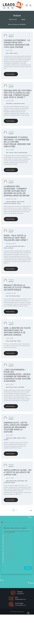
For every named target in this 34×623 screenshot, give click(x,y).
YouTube (6, 439)
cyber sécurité (20, 201)
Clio (10, 296)
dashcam (13, 203)
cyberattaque (9, 103)
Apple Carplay (13, 480)
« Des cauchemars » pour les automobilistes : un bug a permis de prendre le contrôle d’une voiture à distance (17, 375)
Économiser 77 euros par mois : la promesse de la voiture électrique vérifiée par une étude (17, 142)
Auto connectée (13, 246)
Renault (14, 296)
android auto (9, 438)
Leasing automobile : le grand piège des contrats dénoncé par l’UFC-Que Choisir (17, 43)
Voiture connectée (8, 248)
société (11, 341)
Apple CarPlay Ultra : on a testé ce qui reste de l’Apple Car (17, 472)
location (11, 53)
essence (11, 152)
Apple (7, 480)
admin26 (11, 36)
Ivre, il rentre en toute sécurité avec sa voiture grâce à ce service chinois (17, 331)
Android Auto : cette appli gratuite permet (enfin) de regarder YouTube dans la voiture (16, 427)
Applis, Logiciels (17, 438)
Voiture (15, 53)
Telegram (20, 591)
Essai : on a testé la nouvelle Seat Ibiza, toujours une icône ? (16, 237)
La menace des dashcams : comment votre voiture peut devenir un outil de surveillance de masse (17, 191)
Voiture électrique (22, 152)
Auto (7, 53)
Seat (19, 246)
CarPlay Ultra (7, 482)
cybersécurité (16, 103)
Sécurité (11, 387)
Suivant (28, 568)
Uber (15, 341)
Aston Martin (21, 480)
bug (7, 387)
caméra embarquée (11, 201)
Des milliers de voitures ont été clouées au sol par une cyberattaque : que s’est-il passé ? (17, 93)
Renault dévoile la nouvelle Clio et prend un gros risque (17, 287)
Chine (7, 341)
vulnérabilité (21, 387)
